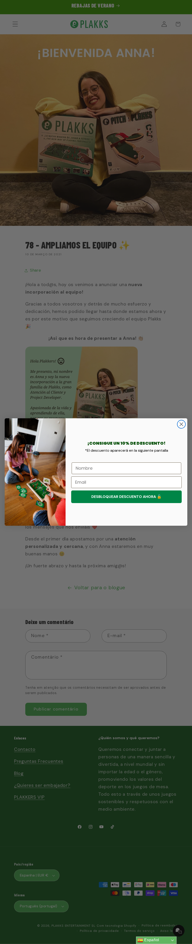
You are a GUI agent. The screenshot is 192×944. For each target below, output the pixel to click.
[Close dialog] (181, 424)
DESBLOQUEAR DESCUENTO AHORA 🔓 (126, 496)
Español (151, 940)
